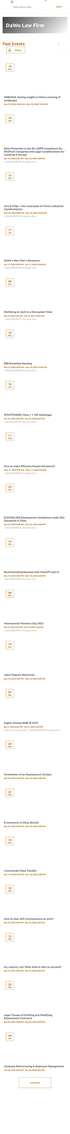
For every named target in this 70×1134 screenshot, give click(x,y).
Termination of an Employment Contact (28, 774)
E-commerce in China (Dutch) (21, 822)
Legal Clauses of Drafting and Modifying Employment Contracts (28, 1016)
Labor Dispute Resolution (19, 674)
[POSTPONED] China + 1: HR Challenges (28, 414)
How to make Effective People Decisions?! (29, 466)
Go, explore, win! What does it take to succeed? (32, 966)
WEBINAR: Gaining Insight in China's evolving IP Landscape (32, 98)
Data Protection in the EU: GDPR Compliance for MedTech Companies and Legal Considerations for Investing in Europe (34, 151)
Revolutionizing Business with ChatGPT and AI (31, 572)
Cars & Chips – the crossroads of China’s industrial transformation (33, 207)
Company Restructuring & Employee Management (34, 1066)
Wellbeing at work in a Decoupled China (28, 311)
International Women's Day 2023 (23, 623)
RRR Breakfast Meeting (18, 363)
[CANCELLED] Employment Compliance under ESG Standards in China (34, 519)
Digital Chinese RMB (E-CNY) (21, 722)
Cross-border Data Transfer (20, 870)
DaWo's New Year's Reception (22, 260)
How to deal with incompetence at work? (29, 918)
